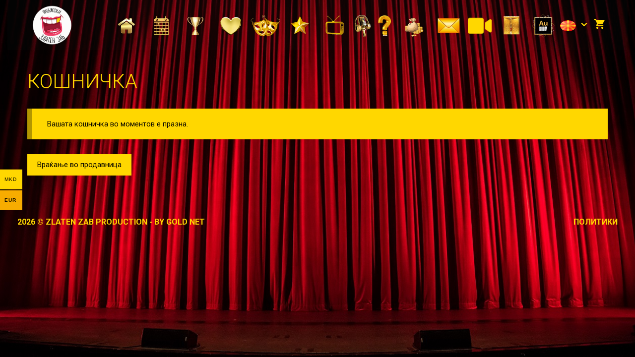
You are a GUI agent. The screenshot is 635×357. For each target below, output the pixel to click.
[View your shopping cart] (599, 25)
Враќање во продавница (79, 164)
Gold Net (185, 222)
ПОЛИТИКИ (595, 222)
